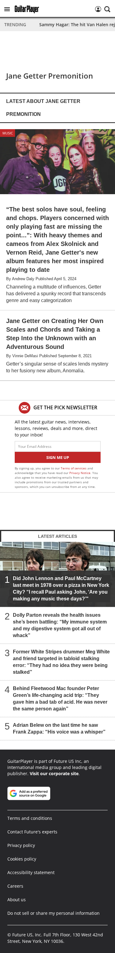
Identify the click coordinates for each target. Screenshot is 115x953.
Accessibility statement (31, 872)
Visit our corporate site (54, 773)
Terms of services (74, 468)
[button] (7, 9)
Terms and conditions (29, 818)
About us (16, 899)
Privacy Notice (79, 473)
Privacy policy (21, 845)
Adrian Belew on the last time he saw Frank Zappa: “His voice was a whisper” (59, 728)
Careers (15, 886)
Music (7, 133)
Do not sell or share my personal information (53, 913)
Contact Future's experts (32, 832)
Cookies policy (21, 859)
